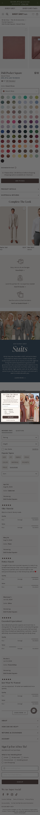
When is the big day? (6, 404)
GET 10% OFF (10, 417)
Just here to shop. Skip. (10, 420)
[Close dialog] (38, 394)
